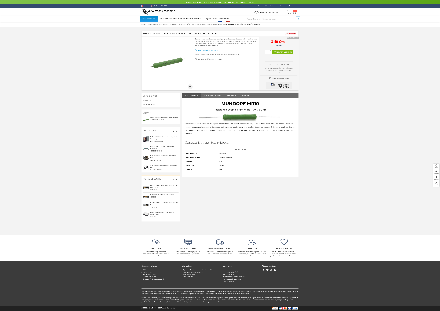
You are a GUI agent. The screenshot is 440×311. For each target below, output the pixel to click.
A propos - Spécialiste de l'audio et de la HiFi (197, 270)
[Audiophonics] (159, 11)
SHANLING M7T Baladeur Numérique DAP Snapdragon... (163, 138)
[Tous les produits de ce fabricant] (290, 33)
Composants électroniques (157, 24)
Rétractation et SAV (228, 274)
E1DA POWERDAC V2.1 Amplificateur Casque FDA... (162, 213)
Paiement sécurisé (271, 6)
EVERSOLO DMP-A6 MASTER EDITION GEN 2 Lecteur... (164, 204)
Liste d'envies (150, 96)
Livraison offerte (228, 281)
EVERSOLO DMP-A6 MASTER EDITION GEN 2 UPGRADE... (164, 186)
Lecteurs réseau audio (149, 277)
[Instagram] (275, 270)
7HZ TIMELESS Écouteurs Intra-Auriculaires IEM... (163, 166)
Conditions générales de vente (192, 272)
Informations (191, 95)
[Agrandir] (190, 86)
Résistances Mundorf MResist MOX (204, 24)
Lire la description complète (207, 50)
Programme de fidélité (230, 272)
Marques (207, 19)
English (156, 6)
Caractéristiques (212, 95)
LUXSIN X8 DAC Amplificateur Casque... (162, 194)
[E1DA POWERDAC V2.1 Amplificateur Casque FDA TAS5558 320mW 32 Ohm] (146, 214)
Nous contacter (294, 6)
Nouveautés (166, 19)
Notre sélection (153, 179)
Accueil (144, 24)
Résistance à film (185, 24)
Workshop (224, 19)
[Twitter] (267, 270)
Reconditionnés (194, 19)
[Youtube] (271, 270)
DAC (144, 270)
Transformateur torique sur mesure (234, 277)
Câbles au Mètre (147, 272)
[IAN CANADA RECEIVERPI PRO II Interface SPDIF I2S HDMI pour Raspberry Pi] (146, 158)
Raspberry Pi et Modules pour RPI (153, 279)
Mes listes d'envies (149, 104)
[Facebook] (263, 270)
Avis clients (258, 6)
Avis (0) (245, 95)
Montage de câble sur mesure (232, 279)
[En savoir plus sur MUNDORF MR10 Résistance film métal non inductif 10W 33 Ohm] (146, 120)
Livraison (283, 6)
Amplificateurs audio (149, 274)
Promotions (179, 19)
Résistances (173, 24)
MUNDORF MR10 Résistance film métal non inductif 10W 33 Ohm (164, 119)
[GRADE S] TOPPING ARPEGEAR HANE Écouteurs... (162, 147)
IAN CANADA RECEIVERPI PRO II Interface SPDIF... (163, 157)
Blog (215, 19)
